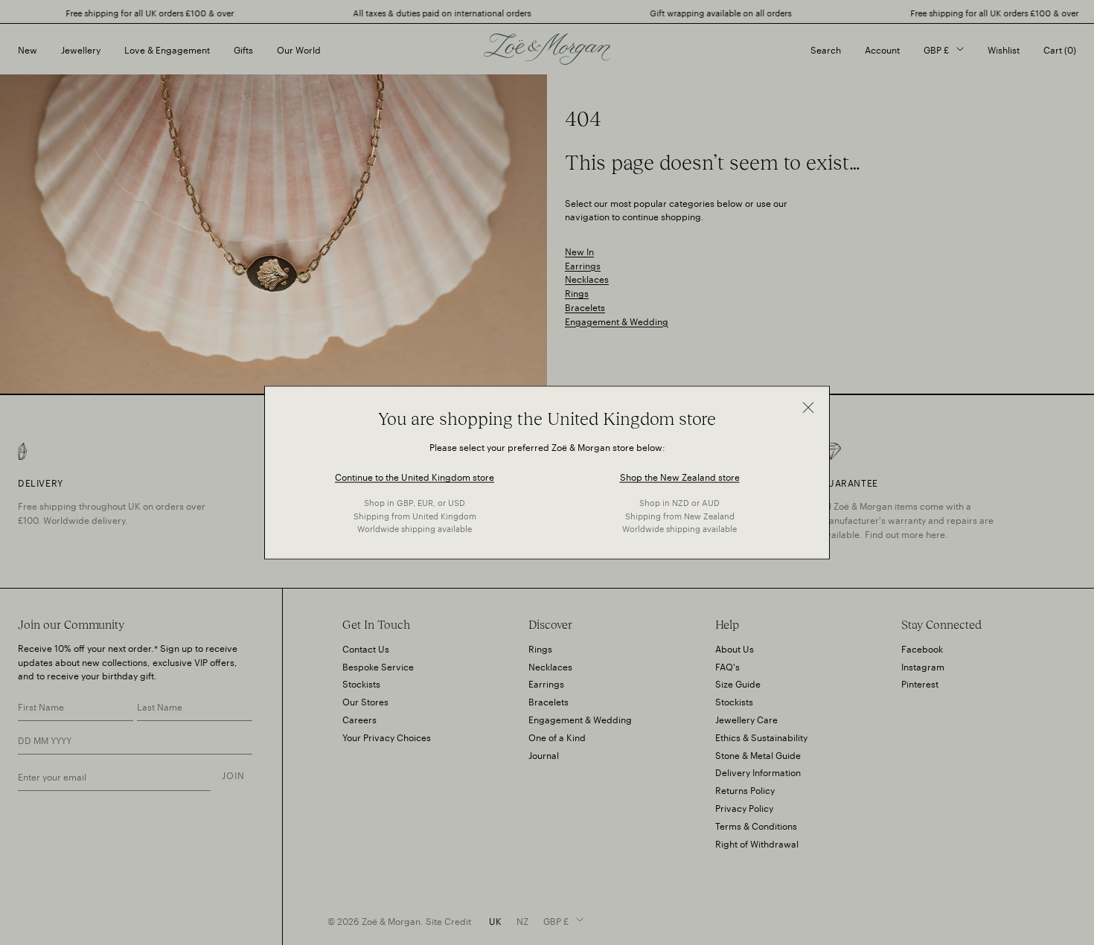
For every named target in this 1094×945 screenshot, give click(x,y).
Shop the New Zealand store (680, 476)
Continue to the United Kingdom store (414, 476)
